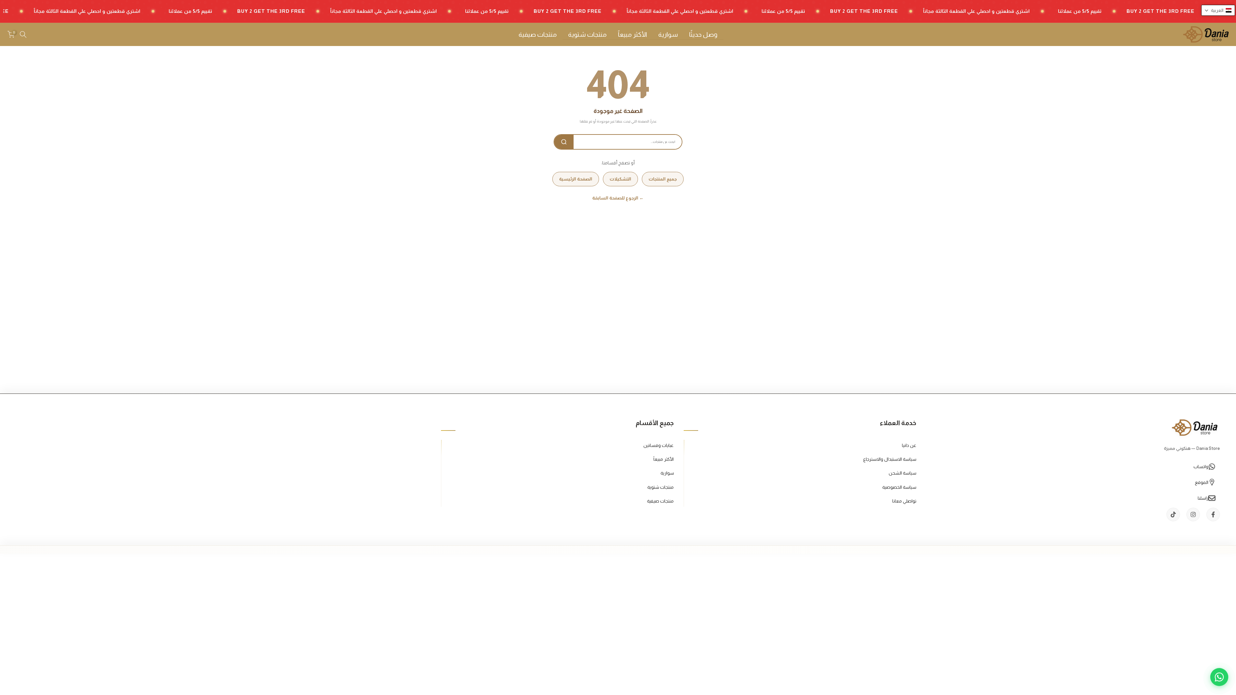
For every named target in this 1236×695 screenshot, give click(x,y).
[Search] (564, 142)
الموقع (1201, 482)
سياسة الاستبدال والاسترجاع (890, 459)
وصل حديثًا (703, 34)
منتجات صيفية (538, 34)
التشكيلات (620, 178)
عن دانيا (909, 445)
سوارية (668, 34)
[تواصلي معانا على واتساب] (1219, 678)
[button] (1218, 10)
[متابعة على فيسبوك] (1213, 514)
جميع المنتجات (663, 178)
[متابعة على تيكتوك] (1173, 514)
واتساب (1201, 466)
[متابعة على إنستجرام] (1193, 514)
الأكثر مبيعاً (632, 34)
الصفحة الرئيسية (575, 178)
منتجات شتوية (587, 34)
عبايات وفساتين (658, 445)
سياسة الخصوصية (899, 487)
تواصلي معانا (904, 501)
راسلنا (1203, 498)
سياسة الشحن (902, 473)
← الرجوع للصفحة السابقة (618, 197)
